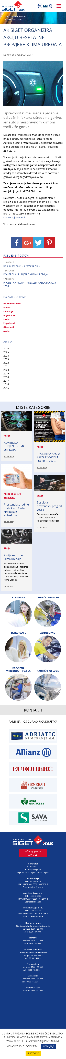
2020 (6, 370)
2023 (6, 359)
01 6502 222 (34, 866)
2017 (6, 380)
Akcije (6, 331)
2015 (6, 387)
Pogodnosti (9, 323)
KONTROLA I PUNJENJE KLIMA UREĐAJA (25, 274)
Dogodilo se (9, 315)
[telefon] (50, 6)
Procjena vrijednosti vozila (18, 669)
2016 (6, 384)
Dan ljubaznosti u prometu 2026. (22, 266)
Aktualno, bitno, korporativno (15, 18)
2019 (6, 373)
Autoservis (47, 633)
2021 (6, 366)
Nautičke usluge (48, 671)
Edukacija (8, 311)
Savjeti (6, 319)
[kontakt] (45, 6)
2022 (6, 362)
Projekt (7, 307)
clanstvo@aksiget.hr (15, 217)
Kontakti (33, 710)
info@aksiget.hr (34, 869)
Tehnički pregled (47, 597)
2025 (6, 352)
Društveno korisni (12, 303)
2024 (6, 355)
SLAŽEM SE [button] (33, 1053)
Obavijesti (8, 327)
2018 (6, 377)
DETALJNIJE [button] (48, 1046)
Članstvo (18, 597)
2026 (6, 348)
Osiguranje (18, 633)
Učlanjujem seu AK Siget (33, 853)
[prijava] (40, 6)
